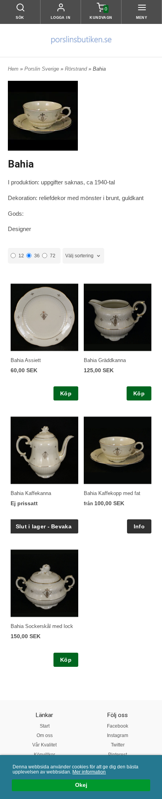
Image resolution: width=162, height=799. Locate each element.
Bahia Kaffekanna (31, 493)
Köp (66, 393)
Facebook (117, 726)
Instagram (117, 735)
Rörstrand (76, 69)
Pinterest (117, 754)
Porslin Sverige (42, 69)
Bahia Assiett (26, 360)
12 (21, 255)
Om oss (45, 735)
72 (52, 255)
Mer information (89, 772)
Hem (13, 69)
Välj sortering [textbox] (79, 255)
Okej (81, 785)
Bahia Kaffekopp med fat (112, 493)
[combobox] (83, 256)
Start (45, 726)
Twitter (118, 745)
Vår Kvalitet (44, 745)
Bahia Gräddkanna (105, 360)
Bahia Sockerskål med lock (42, 626)
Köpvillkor (44, 754)
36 (37, 255)
